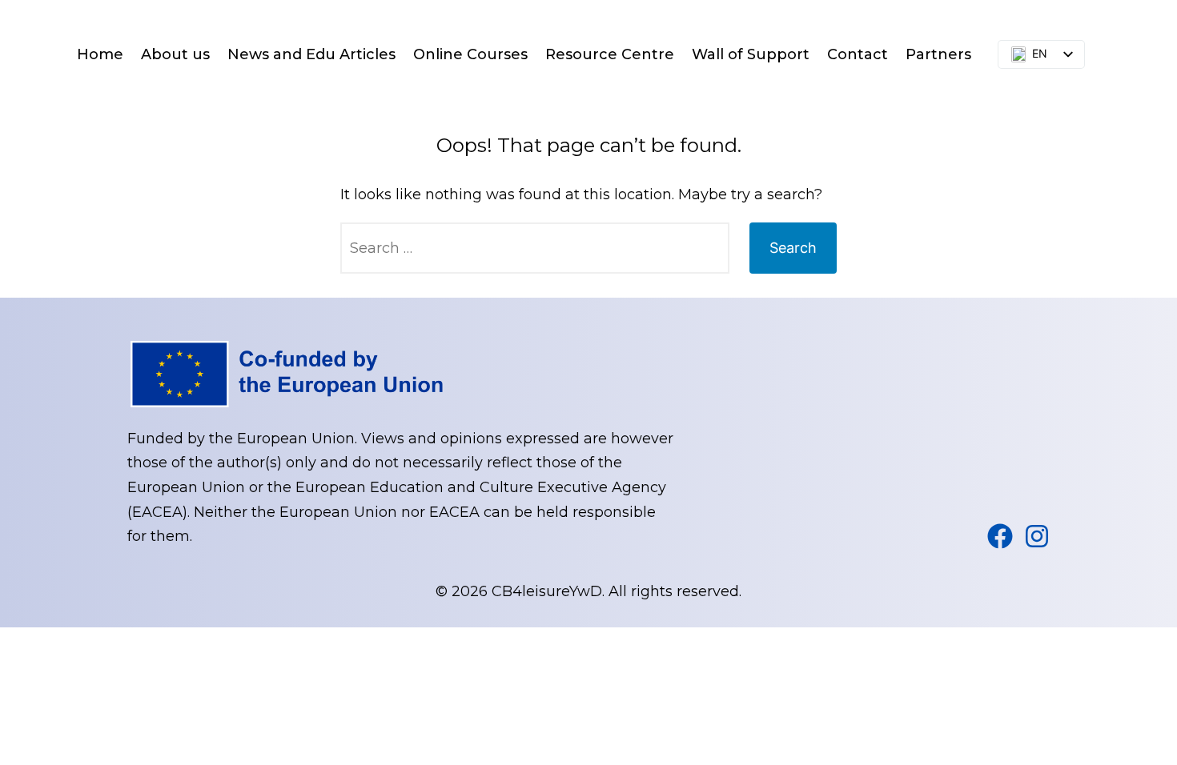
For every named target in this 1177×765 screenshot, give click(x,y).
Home (100, 54)
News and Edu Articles (311, 54)
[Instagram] (1037, 536)
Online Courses (470, 54)
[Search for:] (534, 248)
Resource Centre (609, 54)
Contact (857, 54)
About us (175, 54)
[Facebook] (1000, 536)
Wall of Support (750, 54)
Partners (938, 54)
